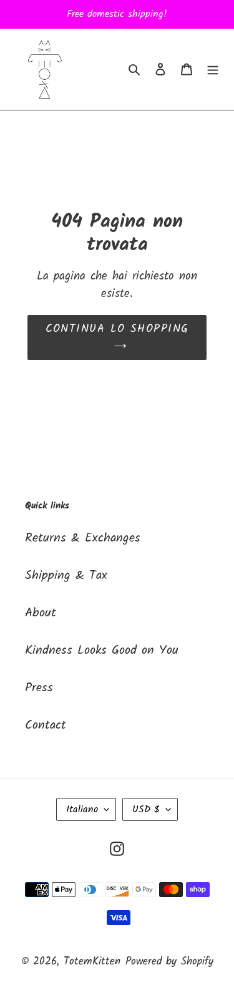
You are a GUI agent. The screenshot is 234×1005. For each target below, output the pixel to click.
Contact (45, 726)
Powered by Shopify (169, 961)
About (40, 613)
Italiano (82, 809)
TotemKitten (92, 961)
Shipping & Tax (66, 576)
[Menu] (213, 69)
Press (39, 688)
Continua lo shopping (117, 329)
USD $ (146, 809)
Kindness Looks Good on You (101, 651)
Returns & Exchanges (82, 538)
